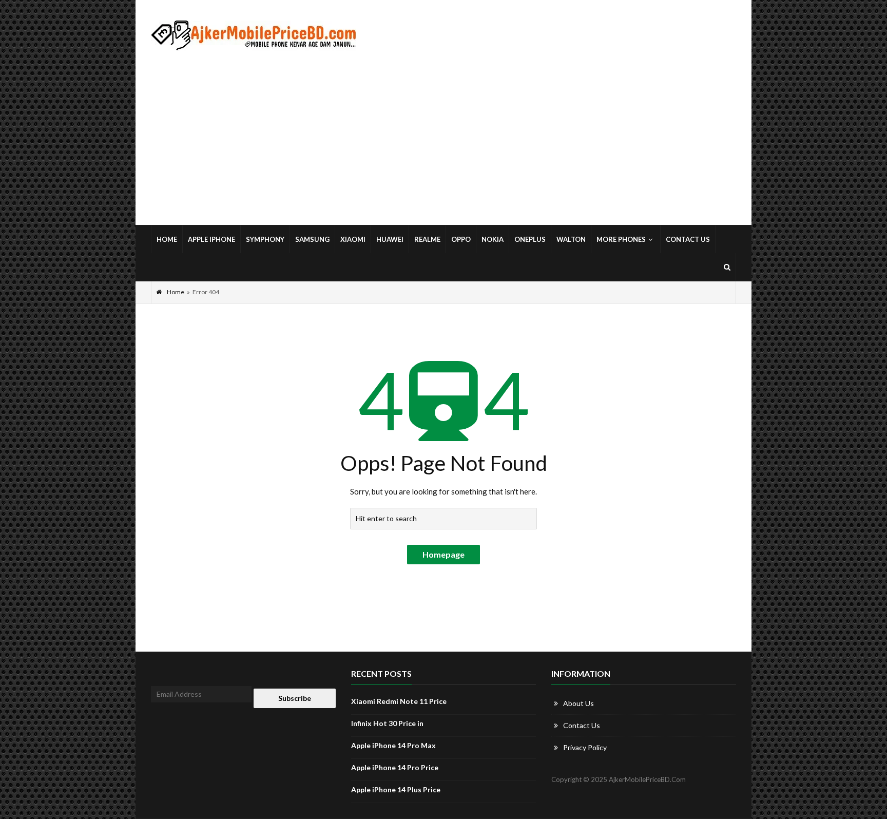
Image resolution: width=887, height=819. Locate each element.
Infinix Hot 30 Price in (387, 723)
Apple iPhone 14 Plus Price (395, 789)
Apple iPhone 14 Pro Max (393, 745)
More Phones (621, 239)
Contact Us (688, 239)
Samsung (312, 239)
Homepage (443, 554)
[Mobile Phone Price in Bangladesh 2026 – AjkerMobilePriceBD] (253, 36)
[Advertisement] (443, 138)
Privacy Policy (585, 747)
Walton (571, 239)
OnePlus (530, 239)
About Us (578, 703)
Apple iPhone (211, 239)
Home (167, 239)
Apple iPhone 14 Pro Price (394, 767)
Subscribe (294, 698)
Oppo (461, 239)
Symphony (265, 239)
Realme (427, 239)
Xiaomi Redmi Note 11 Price (399, 701)
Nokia (492, 239)
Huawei (389, 239)
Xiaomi (352, 239)
